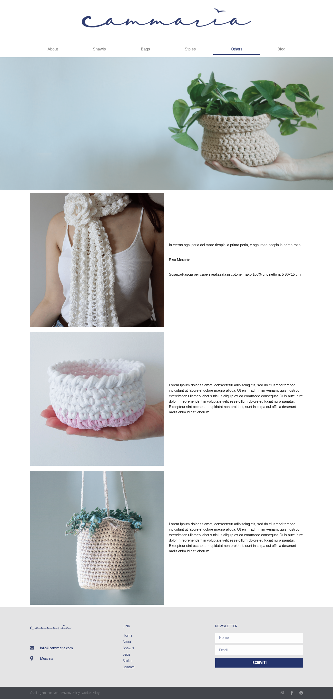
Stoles (190, 49)
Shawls (99, 49)
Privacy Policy (70, 693)
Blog (281, 49)
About (53, 49)
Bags (145, 49)
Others (236, 49)
